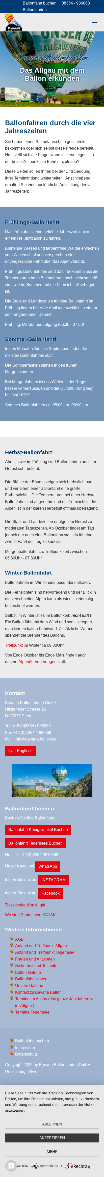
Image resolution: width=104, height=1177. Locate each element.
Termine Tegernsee (32, 1012)
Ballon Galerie (28, 972)
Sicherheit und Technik (35, 966)
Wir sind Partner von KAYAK (30, 915)
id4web (33, 1071)
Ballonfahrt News (30, 979)
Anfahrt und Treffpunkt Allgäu (41, 946)
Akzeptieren (52, 1137)
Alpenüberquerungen (37, 662)
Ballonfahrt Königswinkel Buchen (38, 829)
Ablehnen (52, 1124)
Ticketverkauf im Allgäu (25, 905)
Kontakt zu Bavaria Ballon (38, 992)
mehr (52, 1151)
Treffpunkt (14, 645)
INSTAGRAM (54, 880)
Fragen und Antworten (35, 959)
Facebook (51, 893)
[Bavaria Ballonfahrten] (13, 22)
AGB (19, 939)
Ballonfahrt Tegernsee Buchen (35, 843)
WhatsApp (47, 866)
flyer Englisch (20, 751)
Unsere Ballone (29, 985)
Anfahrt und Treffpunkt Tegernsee (44, 952)
